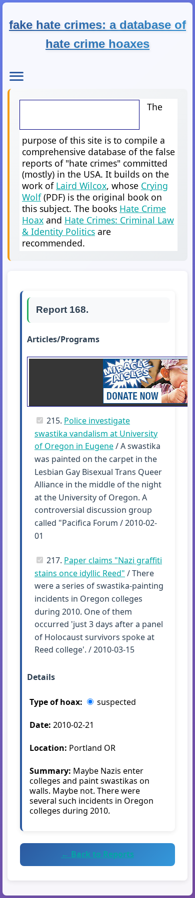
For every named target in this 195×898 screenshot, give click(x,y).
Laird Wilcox (81, 186)
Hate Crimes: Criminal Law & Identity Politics (98, 225)
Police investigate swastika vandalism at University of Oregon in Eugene (96, 433)
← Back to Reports (97, 854)
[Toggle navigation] (17, 76)
